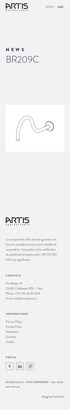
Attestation (12, 332)
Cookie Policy (14, 327)
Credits (10, 342)
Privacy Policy (14, 322)
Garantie (11, 337)
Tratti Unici (58, 396)
